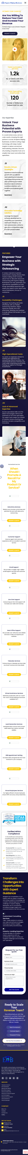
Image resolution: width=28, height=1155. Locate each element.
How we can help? (9, 974)
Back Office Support (14, 630)
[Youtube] (10, 1078)
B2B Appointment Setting (14, 755)
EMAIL (5, 1129)
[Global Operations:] (1, 1142)
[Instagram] (6, 1078)
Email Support (14, 567)
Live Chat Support (14, 599)
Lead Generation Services (14, 724)
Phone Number (8, 968)
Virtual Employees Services (14, 790)
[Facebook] (2, 1078)
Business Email (8, 961)
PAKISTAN (6, 1126)
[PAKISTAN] (2, 1127)
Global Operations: (8, 1140)
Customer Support (14, 537)
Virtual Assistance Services (14, 693)
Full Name (7, 954)
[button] (25, 2)
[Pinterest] (13, 1078)
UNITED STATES (7, 1122)
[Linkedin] (17, 1078)
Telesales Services (14, 661)
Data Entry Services (14, 507)
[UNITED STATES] (2, 1123)
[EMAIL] (2, 1130)
